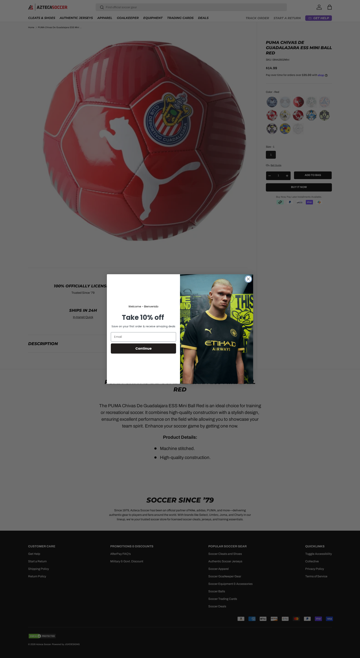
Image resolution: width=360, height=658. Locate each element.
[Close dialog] (248, 279)
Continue (143, 348)
